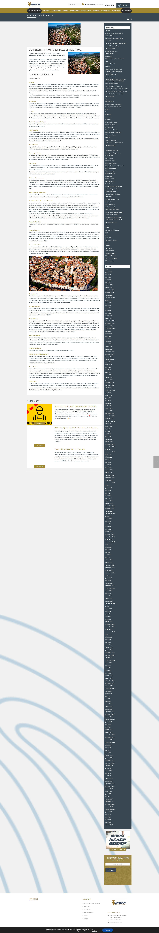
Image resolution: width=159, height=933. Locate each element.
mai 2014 (108, 614)
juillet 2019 (108, 488)
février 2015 (108, 598)
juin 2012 (108, 665)
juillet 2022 (108, 395)
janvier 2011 (108, 709)
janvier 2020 (108, 472)
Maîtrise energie (110, 171)
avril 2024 (108, 341)
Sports (107, 243)
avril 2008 (108, 776)
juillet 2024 (108, 333)
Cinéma (107, 66)
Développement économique (113, 106)
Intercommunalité (110, 145)
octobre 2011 (109, 686)
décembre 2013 (109, 624)
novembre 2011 (109, 683)
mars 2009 (108, 752)
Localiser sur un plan (34, 78)
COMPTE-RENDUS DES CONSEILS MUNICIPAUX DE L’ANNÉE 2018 (115, 80)
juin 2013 (108, 639)
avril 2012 (108, 670)
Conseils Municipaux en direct (114, 94)
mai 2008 (108, 773)
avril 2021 (108, 434)
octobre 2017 (109, 539)
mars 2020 (108, 467)
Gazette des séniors (111, 140)
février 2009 (108, 755)
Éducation (108, 114)
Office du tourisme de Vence (92, 903)
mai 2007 (108, 796)
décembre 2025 (109, 290)
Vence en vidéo (109, 5)
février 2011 (108, 706)
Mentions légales (88, 912)
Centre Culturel (110, 64)
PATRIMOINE (109, 196)
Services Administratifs (112, 230)
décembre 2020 (109, 444)
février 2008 (108, 778)
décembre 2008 (109, 760)
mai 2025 (108, 308)
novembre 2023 (109, 354)
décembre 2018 (109, 506)
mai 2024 (108, 339)
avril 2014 (108, 616)
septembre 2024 (110, 328)
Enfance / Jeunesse (111, 122)
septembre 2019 (110, 483)
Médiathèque (109, 176)
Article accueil (109, 53)
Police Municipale (110, 207)
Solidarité (96, 10)
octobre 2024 (109, 326)
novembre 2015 (109, 585)
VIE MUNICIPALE (110, 256)
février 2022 (108, 408)
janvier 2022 (108, 411)
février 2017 (108, 560)
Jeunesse (108, 148)
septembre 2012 (110, 660)
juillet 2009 (108, 745)
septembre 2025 (110, 297)
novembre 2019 (109, 477)
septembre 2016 (110, 573)
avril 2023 (108, 372)
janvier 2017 (108, 562)
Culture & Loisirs (74, 10)
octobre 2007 (109, 788)
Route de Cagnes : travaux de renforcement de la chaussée (77, 406)
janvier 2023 (108, 380)
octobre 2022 (109, 387)
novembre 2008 (109, 763)
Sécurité (107, 225)
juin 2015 (108, 593)
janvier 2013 (108, 650)
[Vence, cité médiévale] (64, 34)
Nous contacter (126, 10)
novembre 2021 (109, 416)
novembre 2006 (109, 804)
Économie (108, 112)
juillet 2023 (108, 364)
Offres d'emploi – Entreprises (113, 186)
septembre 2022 (110, 390)
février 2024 (108, 346)
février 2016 (108, 583)
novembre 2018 (109, 508)
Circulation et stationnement (113, 69)
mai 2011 (108, 698)
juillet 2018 (108, 519)
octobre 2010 (109, 716)
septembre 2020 (110, 452)
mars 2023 (108, 375)
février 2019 (108, 501)
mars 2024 (108, 344)
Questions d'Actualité (111, 214)
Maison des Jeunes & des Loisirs (114, 166)
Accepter (107, 930)
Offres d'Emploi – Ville (111, 189)
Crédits (86, 918)
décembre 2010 (109, 711)
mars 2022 (108, 405)
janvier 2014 (108, 621)
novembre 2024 (109, 323)
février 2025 (108, 315)
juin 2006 (108, 814)
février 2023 (108, 377)
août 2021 (108, 423)
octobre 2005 (109, 824)
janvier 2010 (108, 732)
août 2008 (108, 768)
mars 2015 (108, 596)
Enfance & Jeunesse (86, 10)
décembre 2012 (109, 652)
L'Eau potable (109, 155)
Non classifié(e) (109, 181)
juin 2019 (108, 490)
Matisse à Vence (110, 173)
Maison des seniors (110, 168)
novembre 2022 (109, 385)
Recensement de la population (114, 217)
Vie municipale (46, 10)
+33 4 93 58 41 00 (115, 920)
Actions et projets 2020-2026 (114, 38)
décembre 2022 (109, 382)
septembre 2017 (110, 542)
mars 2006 (108, 822)
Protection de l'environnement (114, 212)
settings (94, 931)
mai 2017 (108, 552)
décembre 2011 (109, 681)
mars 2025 (108, 313)
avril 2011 (108, 701)
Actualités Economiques (112, 46)
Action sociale (109, 35)
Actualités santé (110, 48)
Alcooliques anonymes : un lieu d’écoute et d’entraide (77, 428)
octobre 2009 (109, 740)
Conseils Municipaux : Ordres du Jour (116, 91)
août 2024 (108, 331)
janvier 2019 (108, 503)
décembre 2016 (109, 565)
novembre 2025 (109, 292)
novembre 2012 (109, 655)
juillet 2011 (108, 693)
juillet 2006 (108, 812)
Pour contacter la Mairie (112, 209)
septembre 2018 (110, 513)
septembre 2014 (110, 603)
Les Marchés (109, 158)
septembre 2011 (110, 688)
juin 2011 (108, 696)
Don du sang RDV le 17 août (70, 449)
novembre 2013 (109, 627)
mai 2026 (108, 277)
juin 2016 (108, 580)
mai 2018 (108, 524)
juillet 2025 (108, 303)
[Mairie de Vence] (34, 4)
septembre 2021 (110, 421)
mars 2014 (108, 619)
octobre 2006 (109, 806)
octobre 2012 (109, 657)
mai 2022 (108, 400)
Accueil (107, 30)
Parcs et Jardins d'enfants (112, 194)
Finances (108, 137)
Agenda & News (116, 10)
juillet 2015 (108, 591)
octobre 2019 (109, 480)
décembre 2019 (109, 475)
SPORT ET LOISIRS (111, 240)
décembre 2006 (109, 801)
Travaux (107, 245)
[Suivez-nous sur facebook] (31, 899)
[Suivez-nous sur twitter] (34, 899)
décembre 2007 (109, 783)
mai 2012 (108, 668)
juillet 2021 (108, 426)
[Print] (128, 19)
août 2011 (108, 691)
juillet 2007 (108, 791)
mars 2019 (108, 498)
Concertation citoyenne (112, 83)
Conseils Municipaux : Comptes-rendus (116, 88)
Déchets (107, 99)
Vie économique (105, 10)
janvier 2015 (108, 601)
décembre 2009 (109, 734)
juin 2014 (108, 611)
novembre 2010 (109, 714)
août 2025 (108, 300)
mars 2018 (108, 529)
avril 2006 (108, 819)
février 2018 (108, 531)
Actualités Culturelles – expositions (115, 43)
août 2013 (108, 634)
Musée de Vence (110, 178)
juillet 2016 (108, 578)
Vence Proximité (110, 253)
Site (106, 232)
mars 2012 (108, 673)
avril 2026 (108, 279)
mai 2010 (108, 727)
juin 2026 (108, 274)
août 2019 (108, 485)
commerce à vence (110, 76)
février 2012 (108, 675)
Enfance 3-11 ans (110, 124)
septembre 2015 (110, 588)
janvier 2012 (108, 678)
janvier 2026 (108, 287)
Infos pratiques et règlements (114, 142)
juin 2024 (108, 336)
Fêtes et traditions (110, 135)
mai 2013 (108, 642)
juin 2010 (108, 724)
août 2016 (108, 575)
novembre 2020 (109, 447)
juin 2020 (108, 459)
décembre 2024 (109, 321)
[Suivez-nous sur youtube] (37, 899)
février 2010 (108, 729)
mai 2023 (108, 369)
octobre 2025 (109, 295)
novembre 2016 (109, 567)
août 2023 (108, 362)
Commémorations (110, 74)
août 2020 (108, 454)
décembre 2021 (109, 413)
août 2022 (108, 393)
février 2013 (108, 647)
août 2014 (108, 606)
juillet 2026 (108, 272)
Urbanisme (65, 10)
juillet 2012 (108, 663)
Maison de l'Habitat (110, 163)
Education (108, 117)
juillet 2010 (108, 722)
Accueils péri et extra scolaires (114, 33)
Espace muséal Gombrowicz (113, 132)
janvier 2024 (108, 349)
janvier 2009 (108, 758)
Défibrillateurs (109, 101)
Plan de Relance (110, 204)
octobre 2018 (109, 511)
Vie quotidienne (56, 10)
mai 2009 (108, 750)
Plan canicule (109, 202)
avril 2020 (108, 465)
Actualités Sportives (111, 51)
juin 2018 (108, 521)
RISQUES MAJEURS (111, 222)
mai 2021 (108, 431)
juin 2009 (108, 747)
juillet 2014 (108, 609)
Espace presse (90, 4)
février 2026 (108, 285)
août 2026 (108, 269)
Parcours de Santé (110, 191)
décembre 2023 (109, 351)
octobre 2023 (109, 357)
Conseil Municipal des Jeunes (113, 86)
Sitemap (86, 915)
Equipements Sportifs (111, 130)
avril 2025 (108, 310)
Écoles (107, 109)
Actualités (108, 41)
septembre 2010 (110, 719)
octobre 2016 (109, 570)
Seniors (107, 227)
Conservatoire (109, 96)
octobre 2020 (109, 449)
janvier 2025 (108, 318)
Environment (109, 127)
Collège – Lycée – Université (113, 71)
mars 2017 (108, 557)
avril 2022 (108, 403)
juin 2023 (108, 367)
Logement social (110, 160)
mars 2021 (108, 436)
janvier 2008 (108, 781)
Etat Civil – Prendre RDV (34, 10)
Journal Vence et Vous (111, 150)
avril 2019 (108, 495)
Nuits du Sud (109, 184)
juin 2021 (108, 429)
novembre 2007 (109, 786)
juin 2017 (108, 549)
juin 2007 (108, 794)
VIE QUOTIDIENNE (111, 258)
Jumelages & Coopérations (113, 153)
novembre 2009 (109, 737)
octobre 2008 (109, 765)
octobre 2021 (109, 418)
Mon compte (100, 4)
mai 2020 (108, 462)
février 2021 (108, 439)
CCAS (107, 61)
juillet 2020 (108, 457)
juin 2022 (108, 398)
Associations (109, 56)
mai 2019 (108, 493)
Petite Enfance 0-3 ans (112, 199)
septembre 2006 (110, 809)
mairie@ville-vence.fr (116, 922)
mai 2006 (108, 817)
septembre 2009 (110, 742)
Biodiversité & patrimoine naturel (114, 59)
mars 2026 (108, 282)
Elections (108, 119)
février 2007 (108, 799)
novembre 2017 (109, 537)
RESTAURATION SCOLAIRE (113, 220)
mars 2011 (108, 704)
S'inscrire (110, 870)
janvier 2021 (108, 441)
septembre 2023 (110, 359)
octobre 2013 (109, 629)
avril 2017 (108, 555)
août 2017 (108, 544)
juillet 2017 (108, 547)
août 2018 (108, 516)
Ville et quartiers (110, 261)
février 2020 (108, 470)
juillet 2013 (108, 637)
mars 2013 (108, 645)
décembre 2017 (109, 534)
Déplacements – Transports (113, 104)
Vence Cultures (109, 250)
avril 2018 (108, 526)
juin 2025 (108, 305)
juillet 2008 (108, 770)
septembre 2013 (110, 632)
